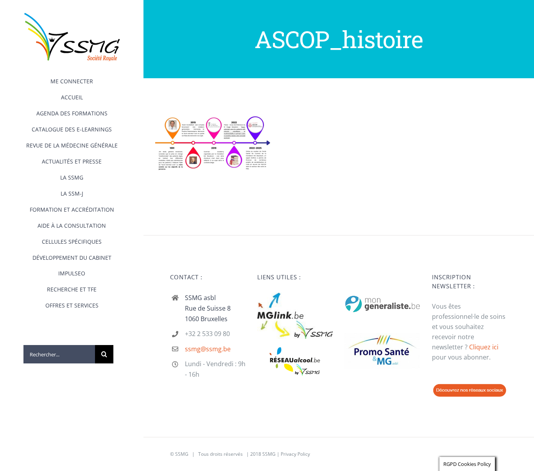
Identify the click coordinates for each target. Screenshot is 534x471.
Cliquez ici (483, 347)
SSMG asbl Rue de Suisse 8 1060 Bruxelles (208, 308)
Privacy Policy (295, 454)
